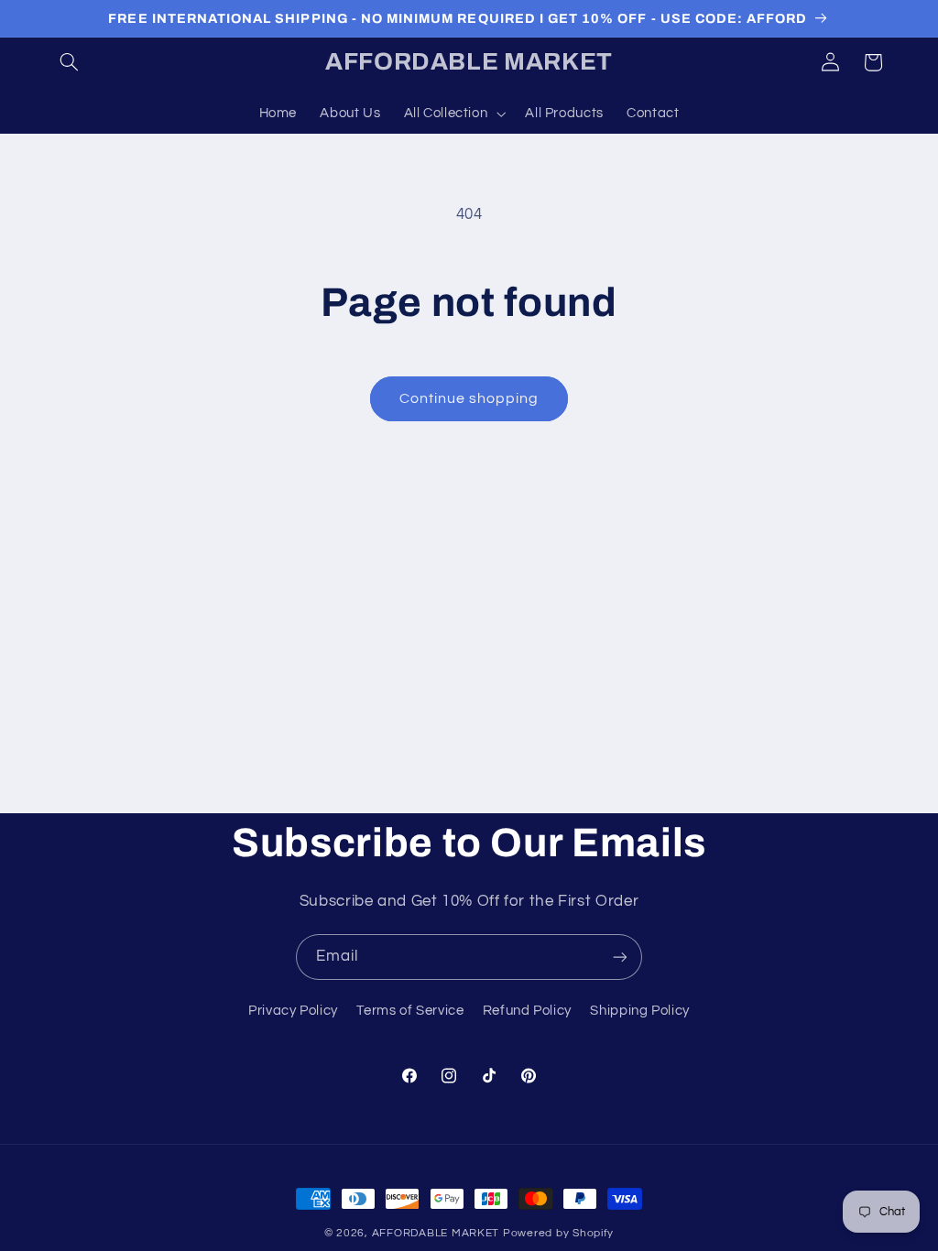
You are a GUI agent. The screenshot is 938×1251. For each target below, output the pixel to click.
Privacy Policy (293, 1010)
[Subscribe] (620, 956)
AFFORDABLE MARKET (436, 1233)
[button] (70, 62)
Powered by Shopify (558, 1233)
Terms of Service (410, 1010)
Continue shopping (469, 398)
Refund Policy (527, 1010)
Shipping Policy (639, 1010)
